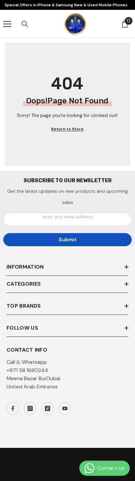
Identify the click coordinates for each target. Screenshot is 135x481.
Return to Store (67, 129)
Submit (68, 239)
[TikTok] (47, 408)
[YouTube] (65, 408)
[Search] (25, 24)
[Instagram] (30, 408)
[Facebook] (13, 408)
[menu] (7, 24)
